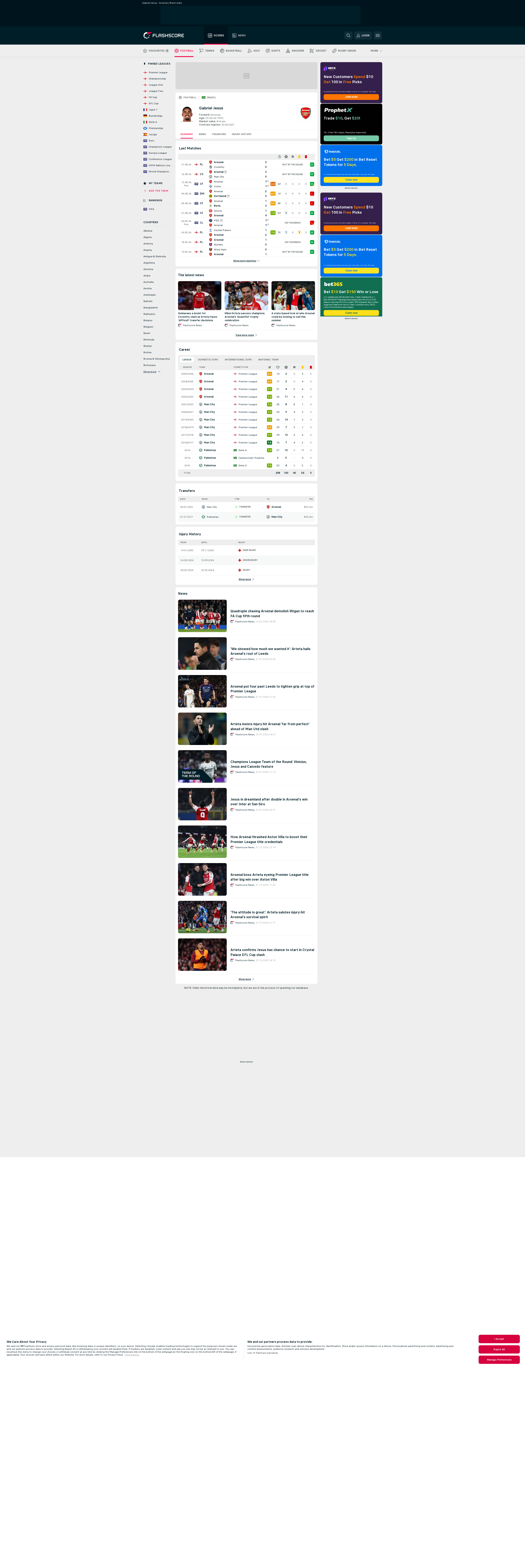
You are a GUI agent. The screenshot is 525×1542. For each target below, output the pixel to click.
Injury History (241, 134)
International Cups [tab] (238, 359)
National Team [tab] (268, 359)
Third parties (131, 1354)
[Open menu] (378, 35)
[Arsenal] (305, 115)
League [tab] (186, 359)
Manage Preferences (499, 1359)
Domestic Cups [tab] (208, 359)
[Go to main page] (166, 35)
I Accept (499, 1338)
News (202, 134)
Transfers (219, 134)
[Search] (348, 35)
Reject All (499, 1349)
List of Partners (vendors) (262, 1352)
